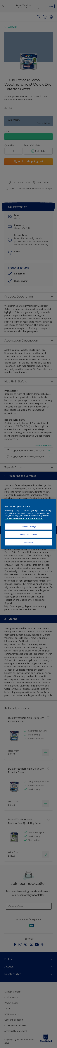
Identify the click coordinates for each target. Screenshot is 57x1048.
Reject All (28, 542)
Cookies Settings (28, 526)
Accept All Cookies (28, 534)
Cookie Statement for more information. (24, 518)
